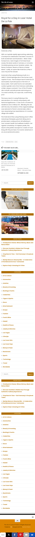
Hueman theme (26, 527)
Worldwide (6, 367)
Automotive (7, 279)
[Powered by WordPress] (11, 527)
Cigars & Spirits (8, 298)
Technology (7, 359)
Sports (5, 355)
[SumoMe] (32, 534)
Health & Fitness (8, 325)
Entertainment (8, 306)
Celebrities (6, 295)
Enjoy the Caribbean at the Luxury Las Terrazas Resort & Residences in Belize (8, 164)
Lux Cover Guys (8, 344)
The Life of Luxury (7, 2)
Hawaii (5, 321)
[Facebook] (15, 534)
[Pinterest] (20, 534)
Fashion (5, 314)
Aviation (5, 283)
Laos (16, 141)
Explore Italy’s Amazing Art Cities (14, 265)
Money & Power (8, 348)
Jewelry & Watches (9, 329)
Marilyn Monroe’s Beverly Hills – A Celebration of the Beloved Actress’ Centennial (16, 261)
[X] (9, 534)
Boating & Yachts (8, 291)
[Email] (26, 534)
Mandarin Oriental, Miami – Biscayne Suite (24, 169)
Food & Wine (7, 317)
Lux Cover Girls (7, 340)
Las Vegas (6, 333)
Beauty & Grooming (9, 287)
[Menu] (33, 2)
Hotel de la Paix (9, 141)
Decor (5, 302)
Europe (5, 310)
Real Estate (6, 351)
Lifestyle (4, 13)
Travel (5, 363)
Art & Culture (7, 276)
